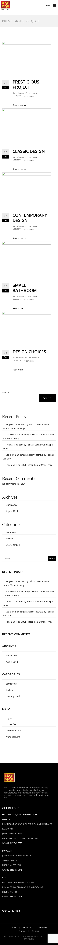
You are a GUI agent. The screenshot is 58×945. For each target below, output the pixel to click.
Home (13, 927)
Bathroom (42, 927)
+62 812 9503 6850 (14, 843)
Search (5, 392)
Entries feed (11, 724)
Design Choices (29, 351)
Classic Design (29, 151)
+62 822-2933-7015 (14, 869)
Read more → (19, 105)
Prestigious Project (26, 84)
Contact (35, 931)
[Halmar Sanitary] (22, 5)
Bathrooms (11, 532)
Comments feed (13, 730)
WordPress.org (13, 736)
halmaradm (21, 93)
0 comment (29, 96)
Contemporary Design (30, 217)
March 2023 (11, 504)
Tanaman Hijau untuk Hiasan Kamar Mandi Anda (29, 464)
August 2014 (12, 511)
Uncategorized (13, 544)
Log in (9, 718)
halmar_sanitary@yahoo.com (23, 814)
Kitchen (9, 538)
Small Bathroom (25, 288)
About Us (27, 927)
